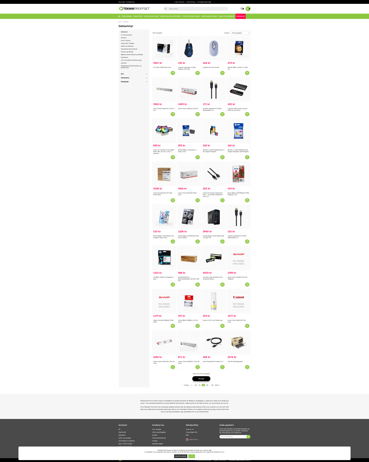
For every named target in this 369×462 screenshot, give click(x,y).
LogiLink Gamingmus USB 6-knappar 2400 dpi (187, 68)
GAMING (124, 63)
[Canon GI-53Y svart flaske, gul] (213, 301)
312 (212, 385)
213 (207, 385)
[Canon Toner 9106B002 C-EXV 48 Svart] (188, 343)
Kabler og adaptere (127, 46)
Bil (119, 429)
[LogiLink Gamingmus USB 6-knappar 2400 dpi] (188, 48)
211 (200, 385)
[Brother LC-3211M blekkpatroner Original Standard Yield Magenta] (238, 131)
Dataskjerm (124, 57)
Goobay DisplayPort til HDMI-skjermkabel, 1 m (237, 236)
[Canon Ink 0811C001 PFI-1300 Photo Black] (164, 174)
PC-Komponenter (126, 35)
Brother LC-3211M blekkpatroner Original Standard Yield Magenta (238, 150)
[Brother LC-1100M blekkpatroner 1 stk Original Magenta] (213, 131)
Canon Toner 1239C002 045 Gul (188, 108)
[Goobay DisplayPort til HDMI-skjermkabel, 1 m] (238, 217)
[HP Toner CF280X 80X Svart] (164, 48)
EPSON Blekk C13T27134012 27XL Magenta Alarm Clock (163, 236)
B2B (187, 435)
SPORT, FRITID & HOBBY (125, 444)
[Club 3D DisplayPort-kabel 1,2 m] (213, 343)
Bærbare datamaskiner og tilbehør (132, 54)
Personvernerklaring (159, 438)
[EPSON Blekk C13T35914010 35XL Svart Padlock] (188, 217)
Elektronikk (122, 432)
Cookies (154, 441)
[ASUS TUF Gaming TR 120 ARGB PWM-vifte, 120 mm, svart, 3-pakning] (164, 131)
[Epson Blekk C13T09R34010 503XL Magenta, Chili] (238, 174)
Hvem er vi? (190, 429)
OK (249, 437)
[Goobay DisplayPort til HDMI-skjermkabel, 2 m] (213, 90)
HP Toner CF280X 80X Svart (162, 67)
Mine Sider (121, 2)
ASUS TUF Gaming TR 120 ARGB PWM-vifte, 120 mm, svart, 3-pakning (163, 151)
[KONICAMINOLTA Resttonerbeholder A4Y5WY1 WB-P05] (188, 258)
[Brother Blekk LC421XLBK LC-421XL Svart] (188, 131)
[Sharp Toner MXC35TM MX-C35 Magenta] (238, 258)
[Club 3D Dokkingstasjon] (238, 343)
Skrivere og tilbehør (127, 52)
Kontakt (154, 435)
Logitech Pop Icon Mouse (211, 67)
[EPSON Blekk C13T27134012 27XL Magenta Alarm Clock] (164, 217)
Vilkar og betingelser (159, 432)
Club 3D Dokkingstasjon (235, 361)
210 (196, 385)
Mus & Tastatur (125, 40)
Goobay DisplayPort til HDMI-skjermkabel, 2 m (212, 109)
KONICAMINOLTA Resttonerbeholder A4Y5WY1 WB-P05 (188, 279)
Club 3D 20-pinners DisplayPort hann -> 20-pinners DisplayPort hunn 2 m (213, 194)
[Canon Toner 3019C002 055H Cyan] (188, 174)
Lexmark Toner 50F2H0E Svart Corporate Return (213, 278)
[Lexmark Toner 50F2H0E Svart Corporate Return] (213, 258)
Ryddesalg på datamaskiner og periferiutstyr (131, 66)
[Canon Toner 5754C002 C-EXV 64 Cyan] (164, 343)
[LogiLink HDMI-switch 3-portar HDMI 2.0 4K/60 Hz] (238, 90)
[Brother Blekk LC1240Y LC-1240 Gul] (238, 48)
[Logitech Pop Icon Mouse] (213, 48)
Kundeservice (130, 2)
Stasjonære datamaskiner (129, 49)
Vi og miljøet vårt (191, 432)
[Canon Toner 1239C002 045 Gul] (188, 90)
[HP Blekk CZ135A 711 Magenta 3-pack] (164, 258)
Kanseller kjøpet (157, 444)
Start (120, 21)
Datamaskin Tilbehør (127, 43)
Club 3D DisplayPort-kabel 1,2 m (213, 361)
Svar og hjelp (156, 429)
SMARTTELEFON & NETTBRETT (127, 441)
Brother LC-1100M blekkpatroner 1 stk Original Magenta (213, 150)
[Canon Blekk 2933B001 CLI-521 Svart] (188, 301)
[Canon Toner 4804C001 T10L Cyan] (238, 301)
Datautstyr (125, 21)
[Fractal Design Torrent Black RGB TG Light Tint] (213, 217)
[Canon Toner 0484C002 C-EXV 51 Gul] (164, 90)
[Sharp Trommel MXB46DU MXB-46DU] (164, 301)
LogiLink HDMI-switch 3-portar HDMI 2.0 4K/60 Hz (237, 109)
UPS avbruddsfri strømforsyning (131, 60)
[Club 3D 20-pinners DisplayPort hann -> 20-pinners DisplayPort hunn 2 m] (213, 174)
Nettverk (123, 38)
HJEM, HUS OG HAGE (125, 438)
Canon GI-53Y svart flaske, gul (212, 320)
